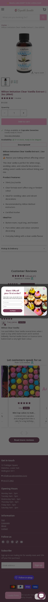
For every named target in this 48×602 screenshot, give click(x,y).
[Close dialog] (44, 289)
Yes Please (12, 310)
